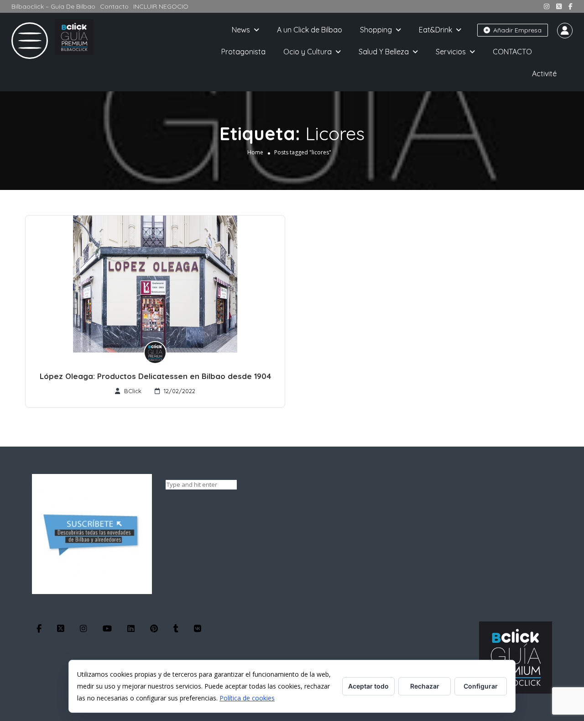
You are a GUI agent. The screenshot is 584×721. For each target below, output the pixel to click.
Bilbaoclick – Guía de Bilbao (53, 6)
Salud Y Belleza (384, 51)
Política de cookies (247, 698)
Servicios (451, 51)
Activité (544, 73)
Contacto (114, 6)
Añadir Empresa (516, 30)
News (241, 29)
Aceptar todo (368, 686)
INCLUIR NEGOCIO (160, 6)
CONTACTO (512, 51)
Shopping (376, 29)
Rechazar (424, 686)
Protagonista (243, 51)
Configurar (481, 686)
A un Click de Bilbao (309, 29)
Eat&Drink (435, 29)
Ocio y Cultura (307, 51)
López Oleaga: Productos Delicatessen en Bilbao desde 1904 (155, 376)
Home (255, 152)
